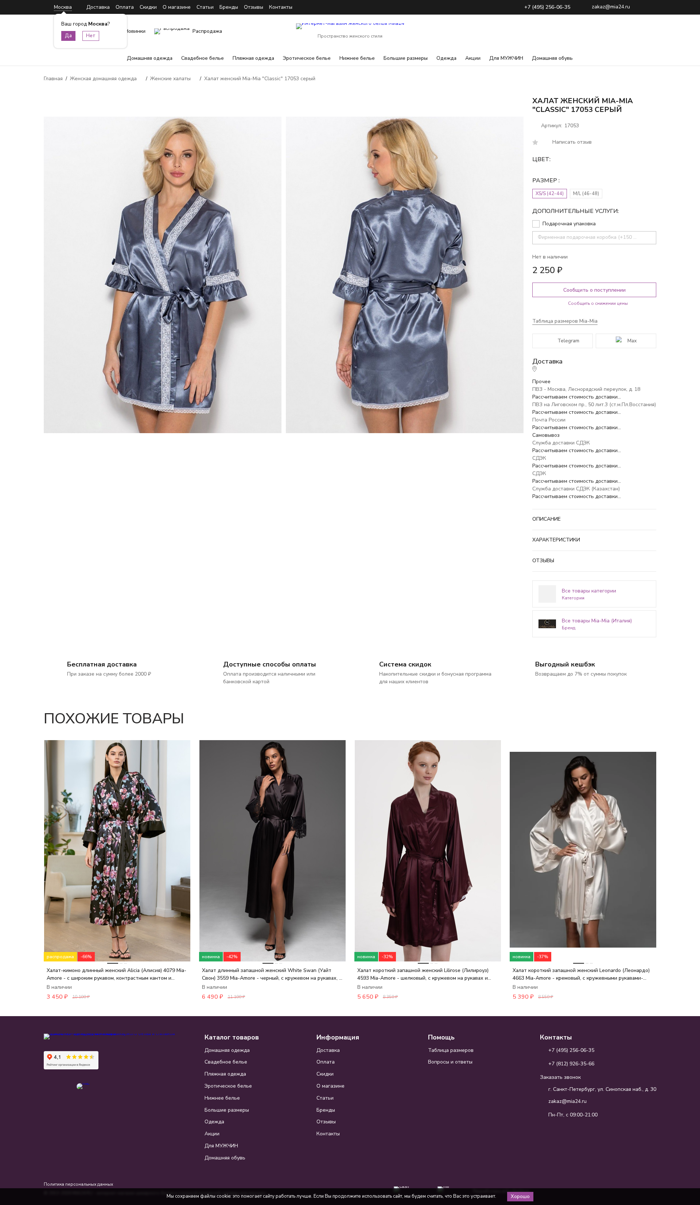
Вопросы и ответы (450, 1061)
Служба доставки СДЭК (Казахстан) (576, 488)
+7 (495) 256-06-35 (547, 7)
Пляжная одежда (253, 58)
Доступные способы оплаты (269, 664)
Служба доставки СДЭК (561, 442)
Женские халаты (170, 78)
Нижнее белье (357, 58)
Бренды (228, 7)
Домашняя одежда (149, 58)
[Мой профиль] (605, 31)
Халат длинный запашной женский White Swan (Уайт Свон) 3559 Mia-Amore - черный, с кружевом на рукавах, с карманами (272, 974)
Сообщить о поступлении (594, 290)
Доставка (98, 7)
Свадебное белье (202, 58)
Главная (53, 78)
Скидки (148, 7)
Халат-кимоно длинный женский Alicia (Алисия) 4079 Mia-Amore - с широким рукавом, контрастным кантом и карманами (116, 974)
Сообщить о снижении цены (598, 303)
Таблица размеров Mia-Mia (565, 321)
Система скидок (405, 664)
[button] (630, 714)
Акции (473, 58)
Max (632, 340)
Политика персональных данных (78, 1184)
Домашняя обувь (552, 58)
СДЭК (539, 458)
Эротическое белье (307, 58)
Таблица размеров (451, 1050)
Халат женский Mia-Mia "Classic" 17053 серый (259, 78)
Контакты (280, 7)
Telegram (568, 340)
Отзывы (253, 7)
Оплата (125, 7)
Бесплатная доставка (102, 664)
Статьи (205, 7)
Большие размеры (406, 58)
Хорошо (520, 1196)
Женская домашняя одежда (103, 78)
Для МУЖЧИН (506, 58)
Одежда (446, 58)
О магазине (177, 7)
